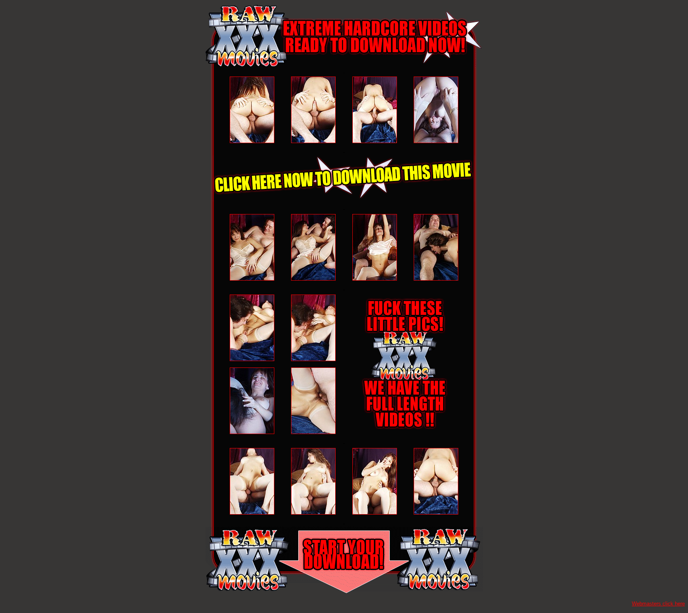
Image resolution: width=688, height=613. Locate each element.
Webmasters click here (658, 604)
